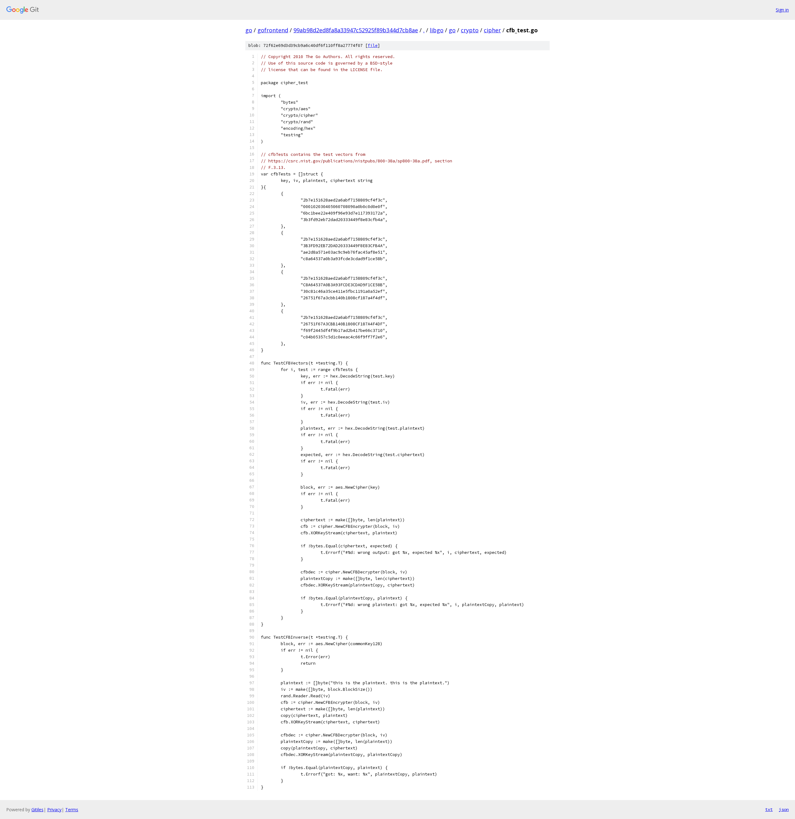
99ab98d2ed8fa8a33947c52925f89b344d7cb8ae (355, 30)
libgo (436, 30)
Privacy (54, 809)
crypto (470, 30)
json (784, 809)
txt (769, 809)
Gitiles (37, 809)
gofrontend (272, 30)
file (373, 45)
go (248, 30)
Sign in (782, 10)
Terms (71, 809)
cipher (492, 30)
